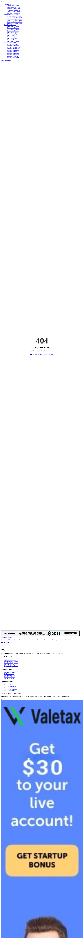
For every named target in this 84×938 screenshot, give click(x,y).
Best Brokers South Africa (14, 47)
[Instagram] (7, 642)
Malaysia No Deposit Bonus (14, 17)
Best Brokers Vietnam (13, 57)
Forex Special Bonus (12, 32)
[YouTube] (4, 642)
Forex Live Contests (12, 39)
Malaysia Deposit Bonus (13, 7)
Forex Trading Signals (13, 34)
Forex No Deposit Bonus (10, 14)
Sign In (3, 60)
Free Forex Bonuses (9, 664)
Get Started (8, 60)
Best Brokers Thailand (13, 44)
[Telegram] (9, 642)
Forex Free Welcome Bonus (11, 661)
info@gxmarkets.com (6, 650)
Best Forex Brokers (9, 42)
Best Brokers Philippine (13, 45)
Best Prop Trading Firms (13, 48)
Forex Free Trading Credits (11, 663)
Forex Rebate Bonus (12, 38)
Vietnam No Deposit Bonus (14, 19)
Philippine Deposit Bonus (14, 8)
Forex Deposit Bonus (9, 4)
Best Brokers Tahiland (10, 690)
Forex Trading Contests (13, 36)
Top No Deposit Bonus (10, 660)
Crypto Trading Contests (13, 29)
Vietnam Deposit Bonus (13, 10)
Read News (51, 354)
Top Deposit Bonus (9, 674)
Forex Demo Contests (10, 25)
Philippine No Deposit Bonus (14, 22)
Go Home (34, 354)
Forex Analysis (11, 35)
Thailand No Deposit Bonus (14, 20)
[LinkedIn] (2, 642)
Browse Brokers (42, 354)
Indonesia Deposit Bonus (13, 13)
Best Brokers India (12, 51)
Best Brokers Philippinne (10, 689)
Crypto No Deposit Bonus (14, 16)
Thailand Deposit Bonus (13, 11)
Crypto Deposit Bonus (13, 5)
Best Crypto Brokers (12, 56)
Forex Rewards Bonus (13, 28)
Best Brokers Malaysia (13, 54)
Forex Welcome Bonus (13, 26)
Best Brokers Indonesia (13, 53)
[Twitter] (1, 642)
